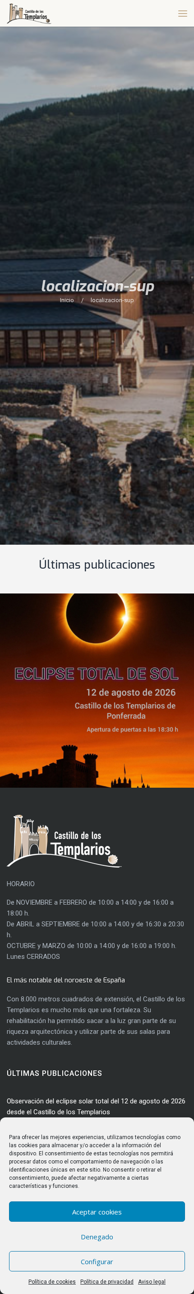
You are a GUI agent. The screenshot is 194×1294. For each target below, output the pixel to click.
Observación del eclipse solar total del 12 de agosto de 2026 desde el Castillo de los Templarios (95, 686)
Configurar (97, 1261)
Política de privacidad (107, 1282)
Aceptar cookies (97, 1211)
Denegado (97, 1236)
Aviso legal (152, 1282)
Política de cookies (52, 1282)
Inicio (67, 300)
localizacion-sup (112, 300)
